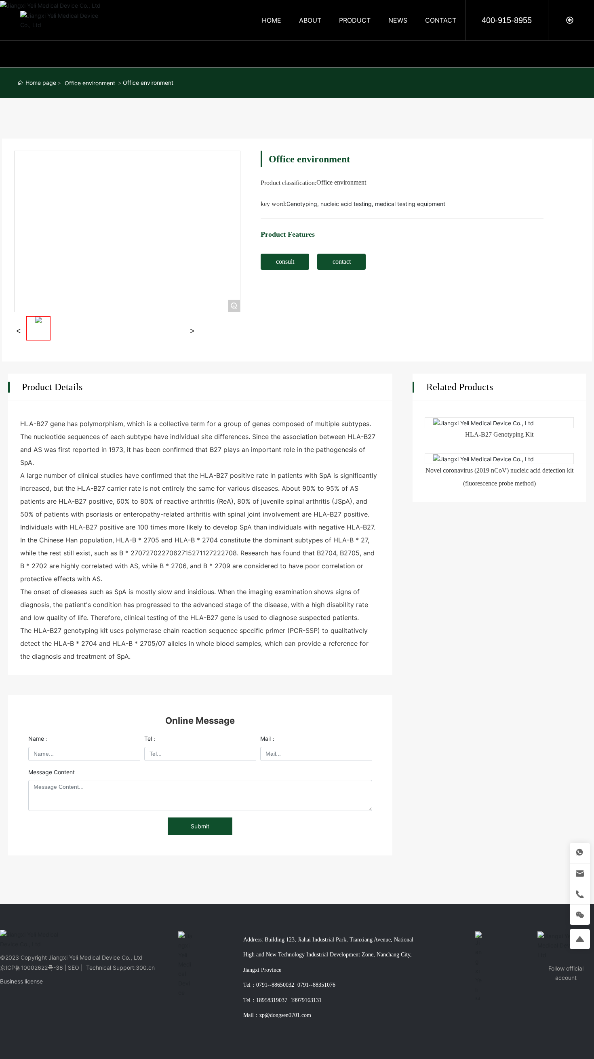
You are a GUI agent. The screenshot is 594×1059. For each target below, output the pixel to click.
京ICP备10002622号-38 (31, 967)
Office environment (90, 83)
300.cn (145, 967)
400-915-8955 (507, 20)
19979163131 (306, 1000)
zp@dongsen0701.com (285, 1015)
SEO (73, 967)
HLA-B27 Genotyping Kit (499, 434)
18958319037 (271, 1000)
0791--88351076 (316, 985)
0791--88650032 (275, 985)
